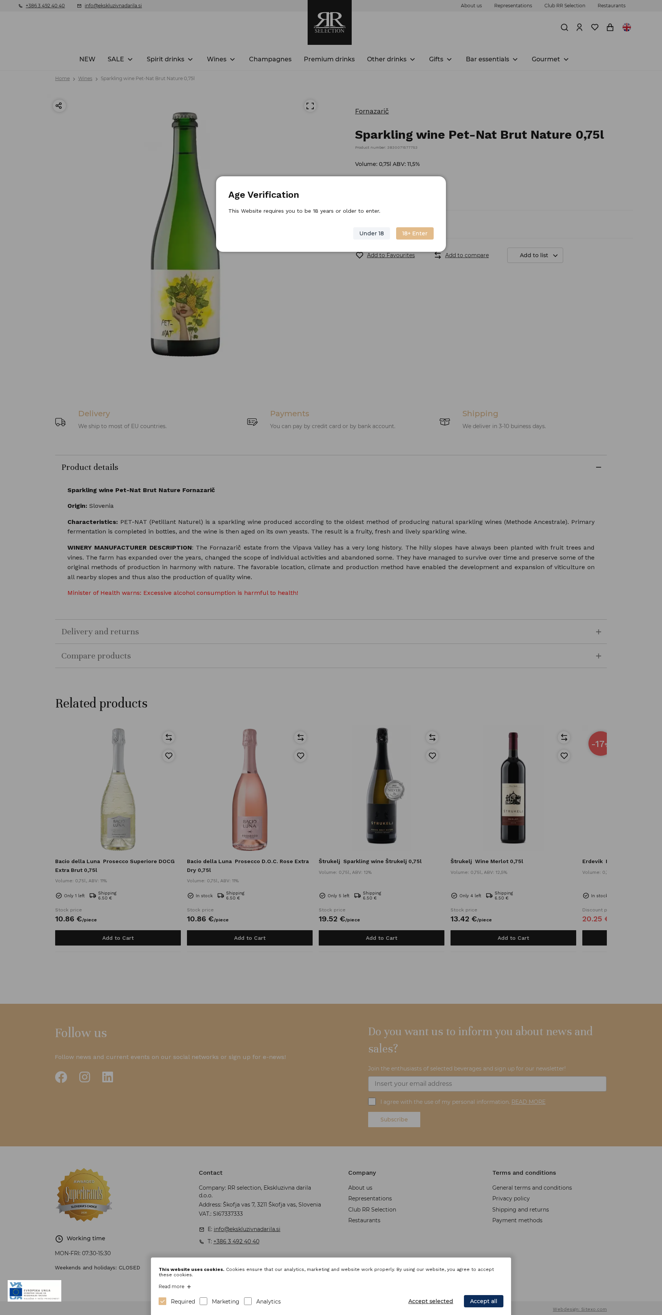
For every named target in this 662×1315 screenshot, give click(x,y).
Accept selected (430, 1301)
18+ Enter (415, 233)
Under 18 (371, 233)
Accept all (483, 1301)
